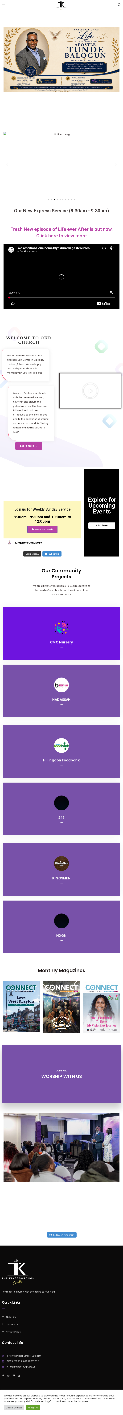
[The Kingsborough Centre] (61, 6)
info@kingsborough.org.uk (21, 1366)
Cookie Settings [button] (14, 1407)
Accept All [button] (33, 1407)
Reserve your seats (42, 529)
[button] (48, 199)
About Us (11, 1317)
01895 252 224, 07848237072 (23, 1361)
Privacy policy (13, 1332)
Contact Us (12, 1324)
